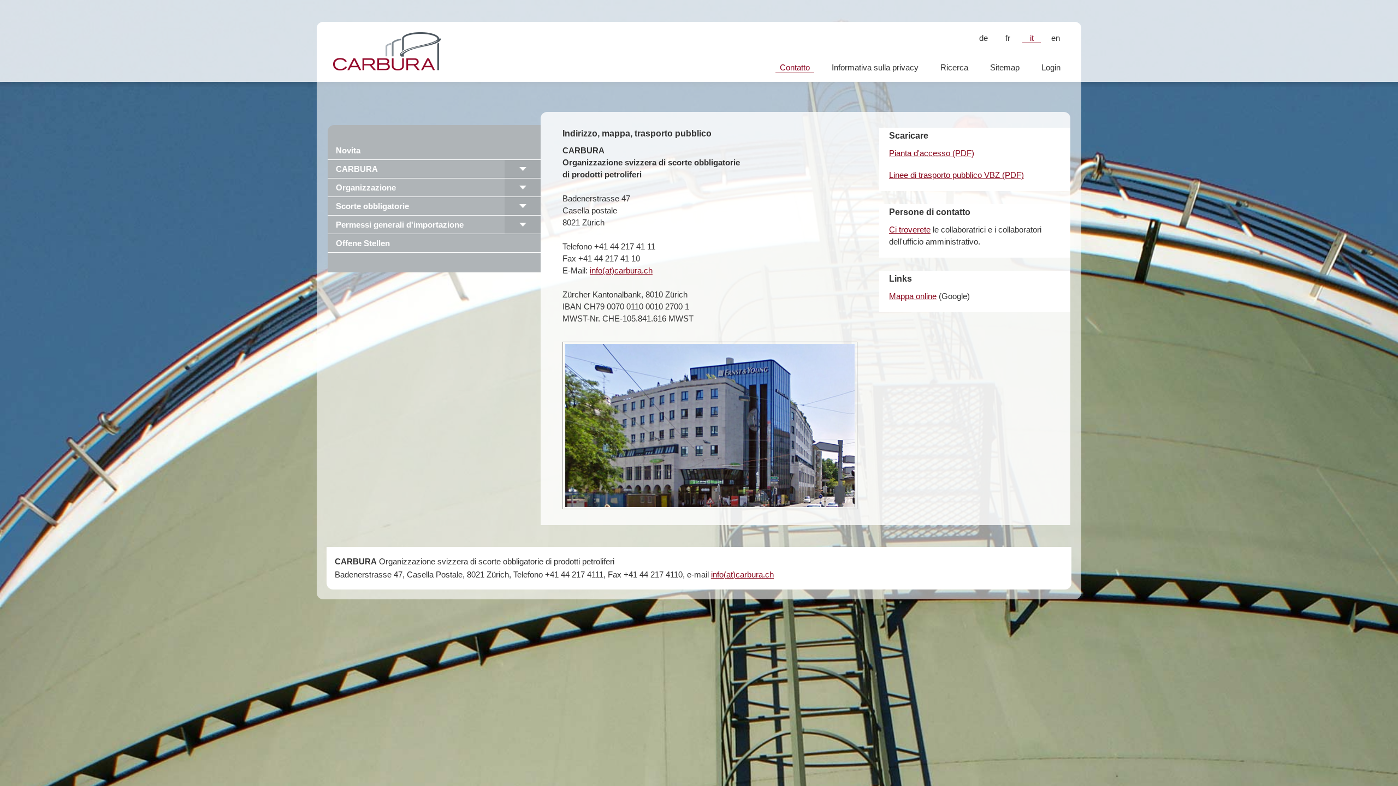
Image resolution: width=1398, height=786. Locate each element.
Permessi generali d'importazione (400, 224)
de (983, 38)
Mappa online (913, 296)
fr (1007, 38)
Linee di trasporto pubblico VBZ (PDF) (956, 175)
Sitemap (1005, 67)
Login (1051, 67)
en (1055, 38)
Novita (348, 150)
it (1032, 38)
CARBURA (357, 169)
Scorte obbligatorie (372, 206)
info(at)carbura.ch (621, 270)
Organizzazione (366, 187)
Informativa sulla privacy (875, 67)
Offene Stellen (363, 243)
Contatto (795, 67)
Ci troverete (910, 229)
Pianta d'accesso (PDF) (931, 153)
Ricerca (954, 67)
